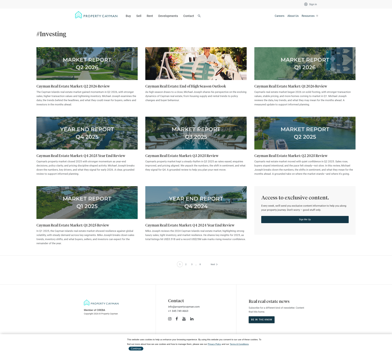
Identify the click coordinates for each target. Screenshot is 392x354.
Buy (128, 16)
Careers (279, 15)
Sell (138, 16)
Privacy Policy (214, 344)
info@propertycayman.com (184, 306)
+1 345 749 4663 (178, 310)
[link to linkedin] (191, 319)
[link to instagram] (169, 319)
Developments (168, 16)
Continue (136, 348)
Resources (308, 15)
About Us (293, 15)
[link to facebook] (177, 319)
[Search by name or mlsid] (199, 16)
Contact (188, 16)
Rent (150, 16)
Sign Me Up (305, 219)
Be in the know (261, 319)
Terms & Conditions (239, 344)
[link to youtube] (184, 319)
